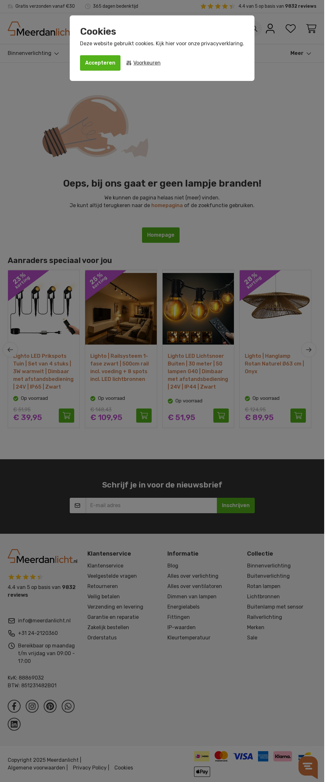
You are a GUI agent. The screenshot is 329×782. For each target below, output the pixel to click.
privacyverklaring (222, 43)
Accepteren (100, 63)
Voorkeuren (147, 63)
